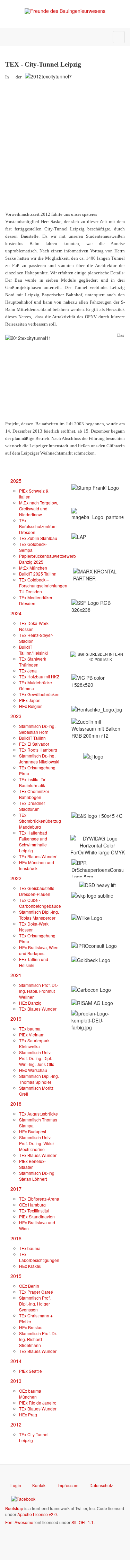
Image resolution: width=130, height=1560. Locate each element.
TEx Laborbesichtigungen (39, 1257)
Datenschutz (101, 1485)
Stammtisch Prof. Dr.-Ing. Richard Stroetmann (38, 1339)
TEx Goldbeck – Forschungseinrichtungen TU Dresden (43, 585)
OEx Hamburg (32, 1205)
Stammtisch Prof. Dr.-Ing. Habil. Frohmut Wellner (38, 991)
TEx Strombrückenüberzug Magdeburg (40, 821)
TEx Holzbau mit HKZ (39, 676)
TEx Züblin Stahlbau (38, 538)
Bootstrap (14, 1508)
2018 (15, 1103)
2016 (15, 1238)
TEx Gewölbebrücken (39, 694)
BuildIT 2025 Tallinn (38, 574)
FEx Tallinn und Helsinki (33, 962)
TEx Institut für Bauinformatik (32, 782)
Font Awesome (19, 1522)
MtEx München (33, 568)
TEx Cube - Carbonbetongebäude (40, 903)
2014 (15, 1360)
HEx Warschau (33, 1070)
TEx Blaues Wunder (38, 856)
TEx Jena (28, 671)
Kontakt (39, 1485)
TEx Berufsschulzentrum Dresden (38, 526)
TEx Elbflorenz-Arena (39, 1199)
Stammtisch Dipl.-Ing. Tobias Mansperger (39, 915)
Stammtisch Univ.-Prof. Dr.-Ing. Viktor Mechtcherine (36, 1143)
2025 (15, 480)
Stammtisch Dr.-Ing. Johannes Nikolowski (39, 758)
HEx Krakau (30, 1266)
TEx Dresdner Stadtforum (32, 806)
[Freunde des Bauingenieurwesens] (65, 11)
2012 (15, 1424)
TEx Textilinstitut (34, 1210)
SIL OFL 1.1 (82, 1522)
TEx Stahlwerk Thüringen (32, 662)
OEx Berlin (29, 1286)
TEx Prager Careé (36, 1292)
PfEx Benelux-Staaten (32, 1164)
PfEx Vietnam (31, 1034)
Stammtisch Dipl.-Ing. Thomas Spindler (39, 1079)
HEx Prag (28, 1414)
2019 (15, 1018)
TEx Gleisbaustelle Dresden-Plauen (36, 891)
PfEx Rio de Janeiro (38, 1403)
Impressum (68, 1485)
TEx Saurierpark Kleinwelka (34, 1043)
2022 (15, 878)
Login (15, 1485)
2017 (15, 1188)
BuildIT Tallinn (32, 738)
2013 (15, 1380)
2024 (15, 613)
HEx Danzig (30, 1003)
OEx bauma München (30, 1394)
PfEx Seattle (30, 1371)
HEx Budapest (32, 1131)
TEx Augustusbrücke (38, 1114)
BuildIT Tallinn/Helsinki (33, 650)
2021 (15, 975)
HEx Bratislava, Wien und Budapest (39, 950)
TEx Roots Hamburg (38, 750)
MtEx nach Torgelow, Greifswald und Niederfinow (38, 508)
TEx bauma (30, 1029)
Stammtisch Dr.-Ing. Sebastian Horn (37, 729)
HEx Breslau (31, 1327)
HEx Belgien (31, 706)
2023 (15, 716)
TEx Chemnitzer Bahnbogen (34, 794)
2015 (15, 1275)
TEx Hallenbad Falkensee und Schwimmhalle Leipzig (33, 841)
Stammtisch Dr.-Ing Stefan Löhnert (36, 1176)
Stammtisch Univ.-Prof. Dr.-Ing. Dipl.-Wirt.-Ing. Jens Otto (36, 1058)
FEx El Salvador (34, 744)
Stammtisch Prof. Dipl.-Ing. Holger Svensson (35, 1303)
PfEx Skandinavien (37, 1216)
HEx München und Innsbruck (36, 865)
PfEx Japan (30, 700)
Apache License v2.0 (37, 1514)
